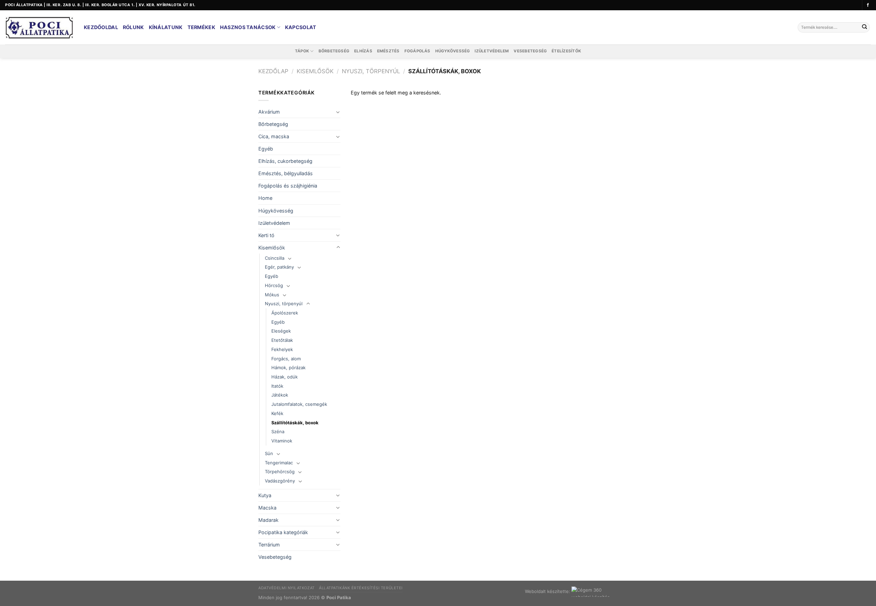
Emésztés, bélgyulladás (285, 173)
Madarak (268, 520)
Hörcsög (274, 285)
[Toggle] (338, 112)
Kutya (264, 495)
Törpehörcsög (280, 471)
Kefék (277, 413)
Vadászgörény (280, 480)
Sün (269, 453)
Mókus (272, 294)
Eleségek (281, 331)
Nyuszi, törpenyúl (371, 71)
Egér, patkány (279, 267)
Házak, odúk (284, 376)
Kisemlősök (315, 71)
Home (265, 198)
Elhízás (363, 51)
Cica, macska (273, 136)
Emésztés (388, 51)
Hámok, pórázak (288, 367)
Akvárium (269, 112)
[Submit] (864, 27)
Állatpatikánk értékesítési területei (361, 587)
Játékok (279, 395)
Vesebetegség (530, 51)
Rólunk (133, 27)
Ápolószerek (284, 312)
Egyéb (265, 149)
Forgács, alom (286, 358)
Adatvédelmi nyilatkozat (286, 587)
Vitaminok (281, 440)
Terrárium (269, 544)
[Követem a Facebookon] (868, 5)
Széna (277, 431)
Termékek (201, 27)
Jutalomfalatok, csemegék (299, 404)
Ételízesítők (566, 51)
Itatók (277, 386)
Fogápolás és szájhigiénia (287, 186)
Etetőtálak (282, 340)
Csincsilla (274, 258)
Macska (267, 508)
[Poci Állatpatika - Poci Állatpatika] (39, 27)
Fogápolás (417, 51)
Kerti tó (266, 235)
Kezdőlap (273, 71)
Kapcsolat (301, 27)
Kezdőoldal (101, 27)
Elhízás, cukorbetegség (285, 161)
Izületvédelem (492, 51)
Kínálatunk (166, 27)
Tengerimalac (279, 462)
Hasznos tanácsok (248, 27)
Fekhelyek (282, 349)
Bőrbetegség (334, 51)
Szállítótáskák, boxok (295, 422)
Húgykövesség (452, 51)
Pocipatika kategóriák (283, 532)
